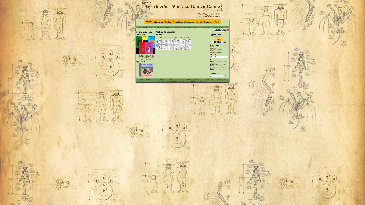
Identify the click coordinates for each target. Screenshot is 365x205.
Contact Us (202, 27)
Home (139, 27)
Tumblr (218, 29)
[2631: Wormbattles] (173, 49)
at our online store (149, 56)
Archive (145, 27)
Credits (180, 27)
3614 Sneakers (214, 47)
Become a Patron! (219, 36)
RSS (227, 29)
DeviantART (216, 29)
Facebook (220, 29)
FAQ (174, 27)
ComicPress (187, 81)
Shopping (152, 27)
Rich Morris (167, 81)
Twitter (223, 29)
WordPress (178, 81)
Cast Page (168, 27)
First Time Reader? (215, 27)
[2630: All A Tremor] (161, 49)
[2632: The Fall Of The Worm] (185, 49)
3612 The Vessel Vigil (216, 49)
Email (225, 29)
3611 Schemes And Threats (217, 51)
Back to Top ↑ (202, 81)
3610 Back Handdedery (216, 52)
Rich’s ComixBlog (190, 27)
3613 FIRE (213, 48)
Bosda (212, 65)
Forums (160, 27)
